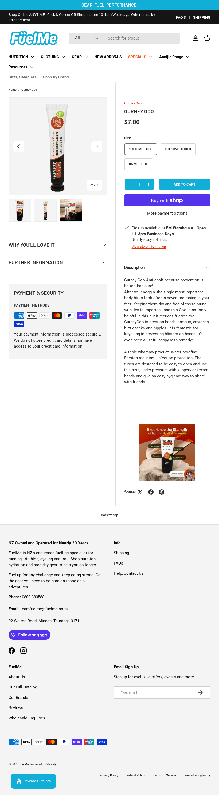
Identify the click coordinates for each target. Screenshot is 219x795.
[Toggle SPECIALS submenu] (150, 56)
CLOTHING (50, 56)
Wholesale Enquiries (27, 718)
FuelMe (24, 764)
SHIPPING (201, 17)
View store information (149, 247)
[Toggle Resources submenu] (32, 67)
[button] (207, 38)
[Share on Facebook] (151, 492)
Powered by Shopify (43, 764)
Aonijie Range (171, 56)
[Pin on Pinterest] (161, 492)
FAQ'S (181, 17)
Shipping (121, 552)
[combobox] (124, 38)
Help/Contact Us (129, 573)
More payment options (167, 213)
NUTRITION (18, 56)
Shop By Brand (56, 76)
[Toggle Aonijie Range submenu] (187, 56)
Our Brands (18, 697)
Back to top (109, 515)
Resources (18, 66)
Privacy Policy (109, 775)
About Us (17, 677)
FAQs (118, 563)
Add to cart (184, 184)
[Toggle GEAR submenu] (86, 56)
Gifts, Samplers (23, 76)
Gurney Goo (29, 90)
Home (13, 90)
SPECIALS (137, 56)
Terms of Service (164, 775)
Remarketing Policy (197, 775)
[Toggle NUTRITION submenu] (32, 56)
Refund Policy (136, 775)
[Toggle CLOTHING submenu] (63, 56)
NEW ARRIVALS (108, 56)
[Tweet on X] (140, 492)
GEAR (77, 56)
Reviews (16, 707)
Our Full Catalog (23, 687)
